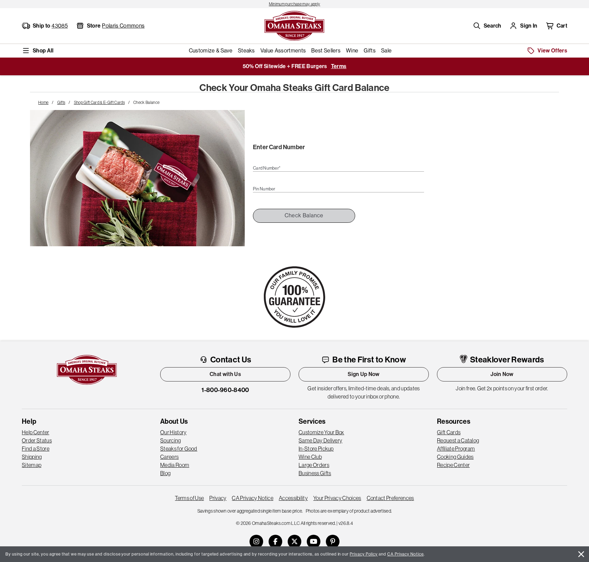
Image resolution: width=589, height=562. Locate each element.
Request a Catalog (458, 440)
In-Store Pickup (316, 449)
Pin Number (264, 189)
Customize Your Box (321, 432)
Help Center (35, 432)
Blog (165, 473)
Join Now (502, 374)
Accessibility (293, 498)
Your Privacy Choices (337, 498)
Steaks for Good (178, 449)
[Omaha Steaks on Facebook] (275, 541)
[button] (487, 26)
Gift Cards (448, 432)
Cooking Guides (455, 457)
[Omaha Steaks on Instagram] (256, 541)
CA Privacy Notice (252, 498)
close (581, 554)
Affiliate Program (456, 449)
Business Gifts (315, 473)
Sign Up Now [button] (364, 374)
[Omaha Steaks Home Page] (294, 25)
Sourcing (170, 440)
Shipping (32, 457)
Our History (173, 432)
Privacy (217, 498)
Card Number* (267, 168)
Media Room (174, 465)
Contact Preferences (390, 498)
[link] (294, 4)
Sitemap (31, 465)
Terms (339, 66)
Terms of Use (189, 498)
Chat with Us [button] (225, 374)
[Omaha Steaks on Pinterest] (332, 541)
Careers (169, 457)
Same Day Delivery (320, 440)
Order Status (37, 440)
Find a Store (35, 449)
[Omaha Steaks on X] (294, 541)
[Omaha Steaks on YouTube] (313, 541)
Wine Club (310, 457)
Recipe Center (453, 465)
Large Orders (314, 465)
